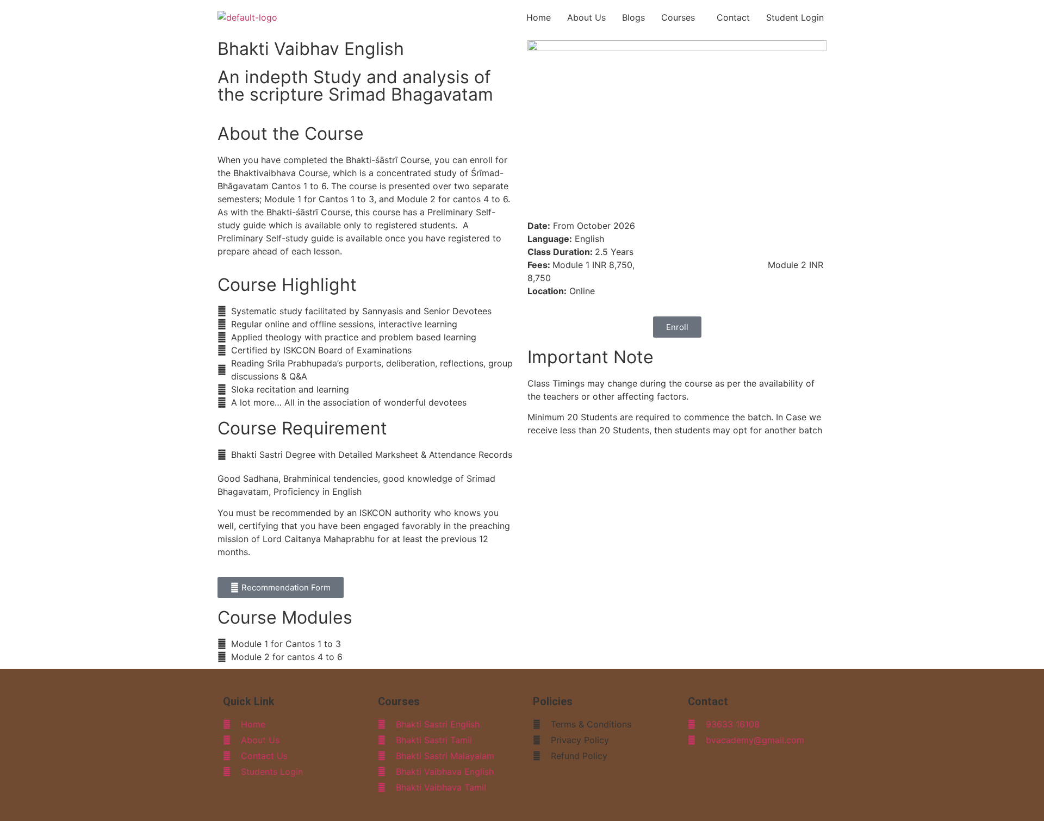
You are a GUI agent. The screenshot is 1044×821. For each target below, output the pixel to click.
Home (538, 17)
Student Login (795, 17)
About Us (586, 17)
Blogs (633, 17)
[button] (681, 17)
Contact (733, 17)
